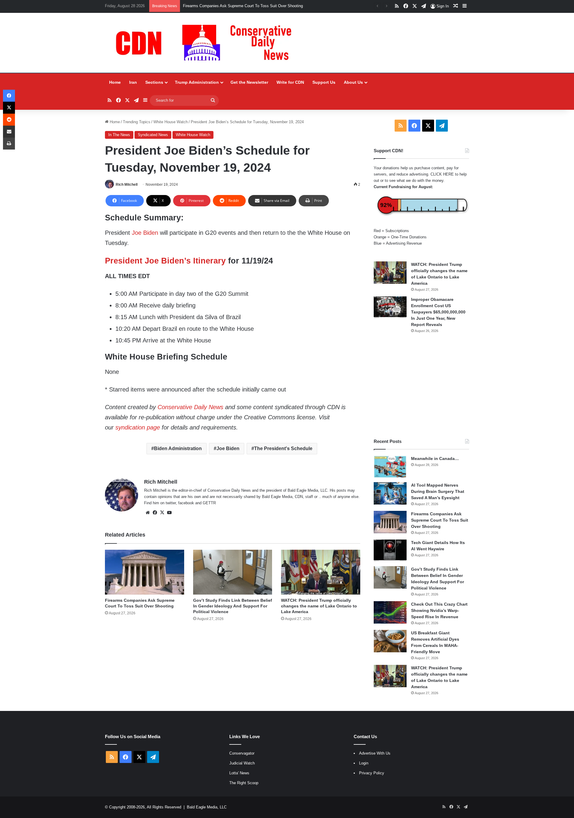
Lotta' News (239, 773)
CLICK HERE (442, 174)
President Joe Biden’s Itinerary (165, 260)
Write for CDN (290, 82)
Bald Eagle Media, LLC (207, 807)
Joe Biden (145, 232)
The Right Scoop (243, 783)
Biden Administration (178, 448)
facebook (186, 503)
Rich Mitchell (127, 184)
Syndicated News (153, 134)
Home (115, 82)
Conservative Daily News (190, 407)
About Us (353, 82)
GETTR (209, 503)
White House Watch (170, 122)
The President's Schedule (283, 448)
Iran (133, 82)
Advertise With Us (374, 753)
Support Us (323, 82)
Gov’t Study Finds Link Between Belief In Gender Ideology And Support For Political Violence (232, 606)
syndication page (137, 427)
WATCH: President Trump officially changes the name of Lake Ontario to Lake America (319, 606)
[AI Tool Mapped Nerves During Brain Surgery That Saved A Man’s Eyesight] (390, 493)
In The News (119, 134)
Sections (154, 82)
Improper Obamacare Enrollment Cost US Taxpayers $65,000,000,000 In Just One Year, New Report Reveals (438, 312)
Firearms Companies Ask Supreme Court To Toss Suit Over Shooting (439, 520)
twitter (171, 503)
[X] (162, 512)
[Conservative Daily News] (206, 43)
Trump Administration (197, 82)
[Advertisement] (421, 385)
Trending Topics (136, 122)
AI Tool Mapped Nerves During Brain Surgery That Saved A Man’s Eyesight (437, 491)
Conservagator (241, 753)
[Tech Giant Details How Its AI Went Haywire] (390, 551)
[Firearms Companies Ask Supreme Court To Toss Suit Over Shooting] (144, 572)
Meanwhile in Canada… (435, 458)
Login (363, 763)
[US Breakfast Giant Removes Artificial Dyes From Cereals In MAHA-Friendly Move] (390, 641)
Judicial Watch (242, 763)
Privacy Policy (371, 773)
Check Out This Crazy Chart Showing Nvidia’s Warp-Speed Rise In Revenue (439, 610)
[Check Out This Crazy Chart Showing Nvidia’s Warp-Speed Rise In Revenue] (390, 612)
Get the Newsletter (249, 82)
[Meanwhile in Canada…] (390, 467)
